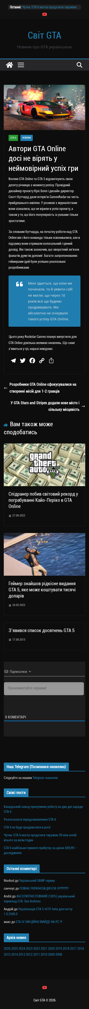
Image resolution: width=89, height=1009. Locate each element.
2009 (51, 954)
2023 (29, 948)
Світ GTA (44, 35)
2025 (14, 948)
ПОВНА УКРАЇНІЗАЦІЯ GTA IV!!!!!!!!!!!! (44, 888)
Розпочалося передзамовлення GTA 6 (30, 819)
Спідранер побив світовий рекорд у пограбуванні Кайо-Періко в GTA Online (43, 500)
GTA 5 (13, 137)
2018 (66, 948)
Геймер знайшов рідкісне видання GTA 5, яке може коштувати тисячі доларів (42, 590)
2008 (58, 954)
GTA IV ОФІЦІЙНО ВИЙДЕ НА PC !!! (39, 922)
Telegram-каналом (45, 778)
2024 (22, 948)
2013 (22, 954)
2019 (58, 948)
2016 (80, 948)
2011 (36, 954)
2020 (51, 948)
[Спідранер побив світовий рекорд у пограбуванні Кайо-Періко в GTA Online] (44, 446)
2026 (7, 948)
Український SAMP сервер (37, 880)
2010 (44, 954)
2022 (36, 948)
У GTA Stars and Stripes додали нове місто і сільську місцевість (45, 406)
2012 (29, 954)
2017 (73, 948)
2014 (14, 954)
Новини (26, 137)
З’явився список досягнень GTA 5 (42, 630)
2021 (44, 948)
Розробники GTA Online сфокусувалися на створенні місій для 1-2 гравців (42, 388)
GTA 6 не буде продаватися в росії (27, 827)
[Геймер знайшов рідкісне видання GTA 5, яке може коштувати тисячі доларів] (44, 536)
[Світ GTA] (9, 65)
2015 (7, 954)
